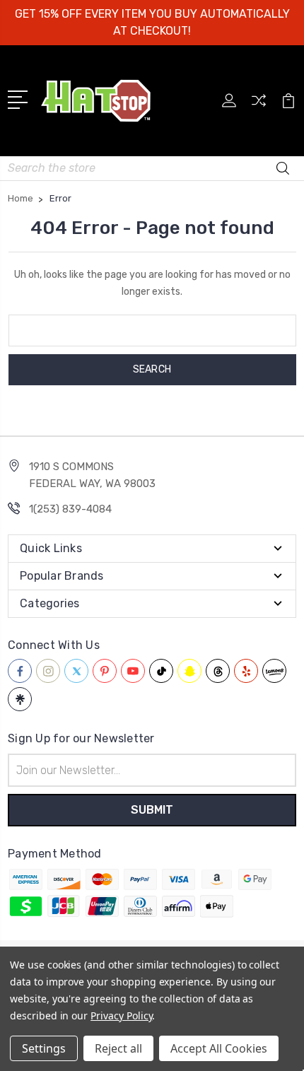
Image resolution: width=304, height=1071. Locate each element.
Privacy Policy (121, 1015)
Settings (44, 1048)
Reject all (118, 1048)
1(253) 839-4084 (70, 509)
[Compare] (259, 105)
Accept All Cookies (218, 1048)
